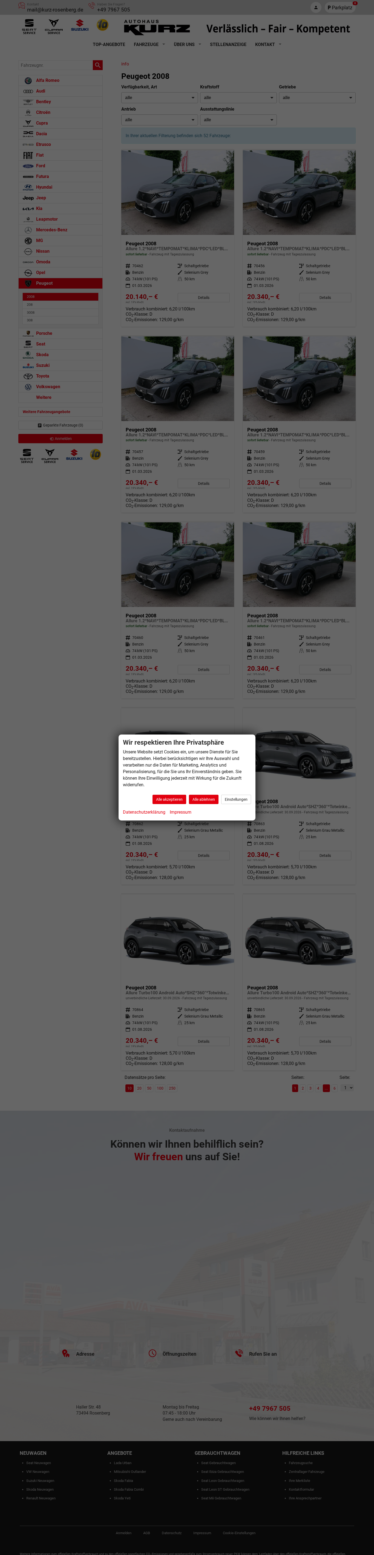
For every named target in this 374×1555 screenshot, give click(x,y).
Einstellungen (236, 799)
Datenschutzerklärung (144, 812)
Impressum (180, 812)
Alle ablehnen (203, 799)
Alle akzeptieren (169, 799)
